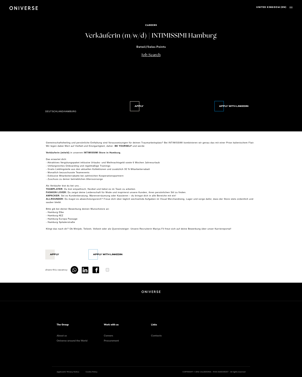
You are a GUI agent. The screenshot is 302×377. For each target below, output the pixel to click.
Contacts (156, 335)
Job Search (151, 55)
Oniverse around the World (72, 340)
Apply (139, 106)
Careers (108, 335)
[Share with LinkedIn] (85, 270)
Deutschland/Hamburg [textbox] (60, 111)
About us (62, 335)
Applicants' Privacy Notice (68, 372)
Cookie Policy (91, 372)
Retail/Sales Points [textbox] (151, 46)
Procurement (111, 340)
